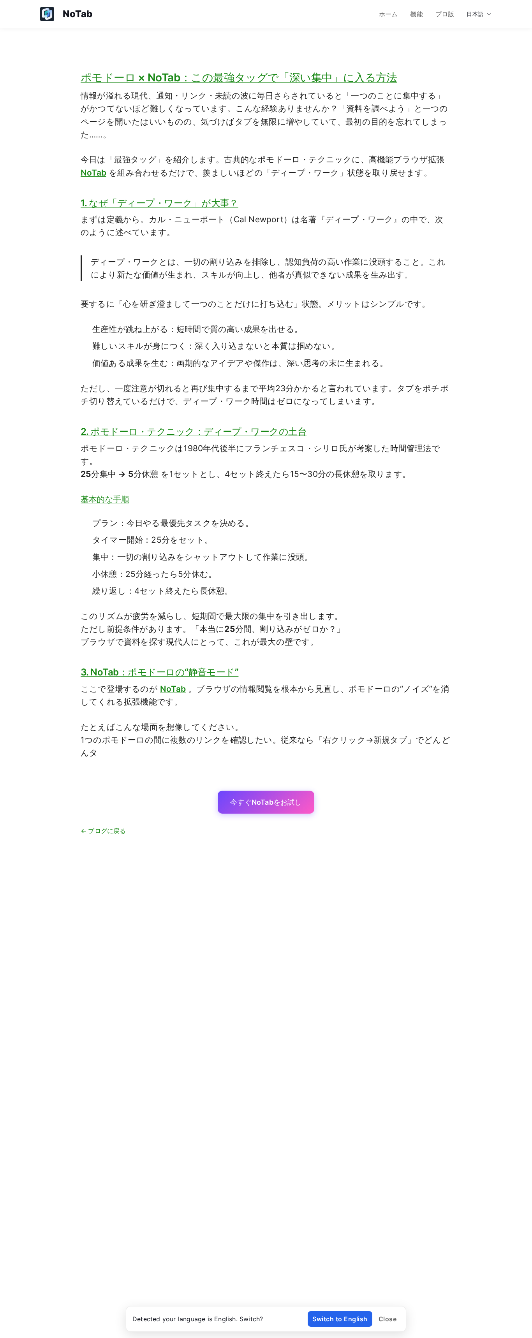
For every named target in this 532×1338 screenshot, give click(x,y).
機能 (416, 14)
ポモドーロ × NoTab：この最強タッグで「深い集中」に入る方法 (239, 77)
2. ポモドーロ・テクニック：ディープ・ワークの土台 (194, 431)
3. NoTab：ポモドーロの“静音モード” (159, 672)
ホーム (388, 14)
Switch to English (340, 1319)
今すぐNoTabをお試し (265, 802)
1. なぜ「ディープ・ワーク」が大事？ (159, 203)
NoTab (93, 173)
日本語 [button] (475, 14)
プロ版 (444, 14)
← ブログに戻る (103, 831)
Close (388, 1319)
